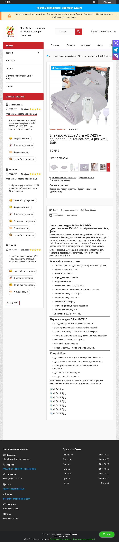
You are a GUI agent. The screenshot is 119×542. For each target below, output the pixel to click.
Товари (70, 45)
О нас (100, 45)
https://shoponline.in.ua (13, 489)
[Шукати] (78, 32)
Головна (55, 45)
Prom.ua (73, 534)
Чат (109, 534)
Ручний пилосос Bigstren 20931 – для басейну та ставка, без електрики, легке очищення (24, 259)
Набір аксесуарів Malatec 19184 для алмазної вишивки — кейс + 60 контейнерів (24, 188)
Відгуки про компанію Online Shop (19, 77)
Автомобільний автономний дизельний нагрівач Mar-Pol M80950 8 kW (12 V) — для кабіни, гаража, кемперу (22, 124)
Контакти (85, 45)
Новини (9, 86)
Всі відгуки (12, 303)
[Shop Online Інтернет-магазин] (10, 31)
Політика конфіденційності (84, 539)
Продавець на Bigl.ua (59, 537)
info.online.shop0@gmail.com (16, 499)
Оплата (9, 68)
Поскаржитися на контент (60, 539)
